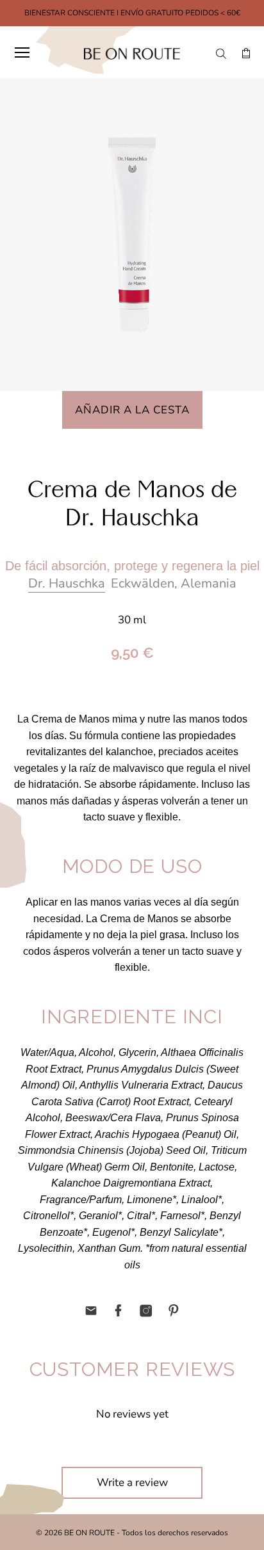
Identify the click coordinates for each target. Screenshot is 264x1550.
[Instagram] (146, 1310)
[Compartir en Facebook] (118, 1310)
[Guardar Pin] (173, 1310)
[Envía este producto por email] (91, 1310)
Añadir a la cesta (132, 410)
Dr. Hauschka (66, 583)
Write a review (132, 1482)
